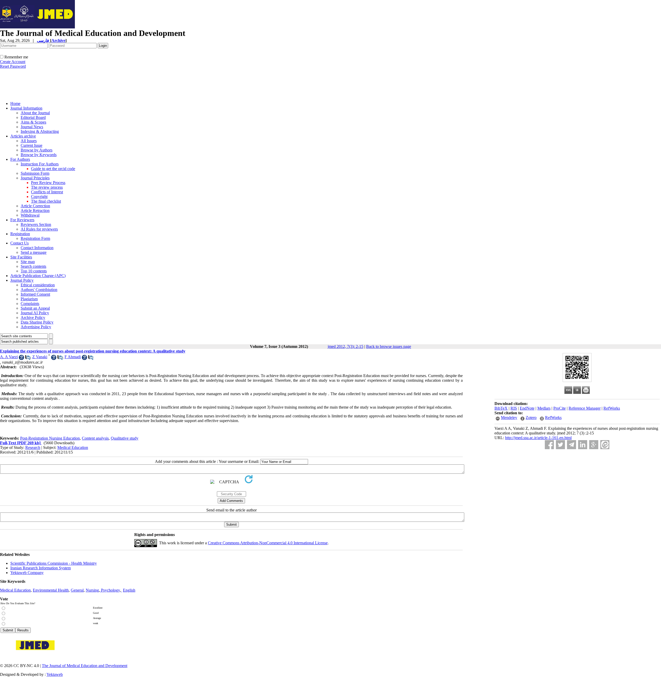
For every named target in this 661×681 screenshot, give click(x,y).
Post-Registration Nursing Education (50, 438)
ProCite (559, 408)
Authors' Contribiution (39, 289)
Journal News (32, 127)
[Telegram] (571, 444)
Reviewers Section (36, 224)
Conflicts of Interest (47, 192)
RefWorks (611, 408)
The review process (47, 187)
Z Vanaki (39, 357)
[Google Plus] (593, 444)
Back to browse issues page (388, 346)
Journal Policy (22, 280)
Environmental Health (51, 590)
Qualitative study (124, 438)
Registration (20, 234)
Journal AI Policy (35, 313)
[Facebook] (549, 444)
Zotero (531, 417)
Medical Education (72, 447)
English (129, 590)
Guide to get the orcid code (53, 168)
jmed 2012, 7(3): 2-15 (345, 346)
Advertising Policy (36, 327)
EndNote (527, 408)
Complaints (30, 303)
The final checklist (46, 201)
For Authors (20, 159)
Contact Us (19, 243)
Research (32, 447)
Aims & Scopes (33, 122)
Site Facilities (21, 257)
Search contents (33, 266)
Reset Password (13, 66)
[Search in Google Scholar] (21, 358)
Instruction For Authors (40, 164)
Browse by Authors (36, 150)
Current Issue (31, 145)
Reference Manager (585, 408)
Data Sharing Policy (37, 322)
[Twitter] (560, 444)
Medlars (543, 408)
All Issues (29, 141)
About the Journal (35, 113)
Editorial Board (33, 117)
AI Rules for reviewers (39, 229)
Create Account (12, 61)
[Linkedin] (582, 444)
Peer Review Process (48, 182)
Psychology (110, 590)
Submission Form (35, 173)
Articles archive (23, 136)
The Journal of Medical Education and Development (84, 665)
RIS (513, 408)
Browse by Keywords (39, 154)
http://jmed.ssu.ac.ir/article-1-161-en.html (538, 437)
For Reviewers (22, 220)
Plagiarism (29, 299)
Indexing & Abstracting (40, 131)
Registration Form (35, 238)
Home (15, 103)
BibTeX (501, 408)
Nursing (92, 590)
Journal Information (26, 108)
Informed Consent (35, 294)
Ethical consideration (38, 285)
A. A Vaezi (9, 357)
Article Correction (35, 206)
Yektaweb (54, 674)
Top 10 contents (34, 271)
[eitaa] (604, 444)
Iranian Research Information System (40, 568)
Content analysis (95, 438)
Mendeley (509, 417)
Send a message (33, 252)
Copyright (39, 196)
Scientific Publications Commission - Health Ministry (53, 563)
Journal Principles (35, 178)
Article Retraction (35, 210)
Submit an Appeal (35, 308)
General (77, 590)
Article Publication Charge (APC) (38, 275)
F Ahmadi (73, 357)
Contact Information (37, 248)
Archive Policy (33, 317)
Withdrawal (30, 215)
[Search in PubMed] (27, 358)
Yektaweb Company (27, 572)
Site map (28, 261)
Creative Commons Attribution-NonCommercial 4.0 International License (268, 543)
